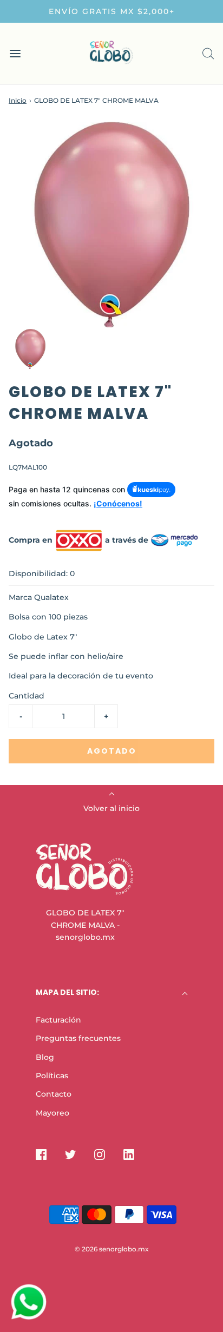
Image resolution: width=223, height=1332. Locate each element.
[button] (30, 349)
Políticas (52, 1075)
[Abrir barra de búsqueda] (208, 53)
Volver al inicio (111, 808)
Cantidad (26, 696)
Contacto (53, 1094)
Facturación (58, 1020)
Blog (45, 1057)
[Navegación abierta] (15, 53)
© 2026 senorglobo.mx (112, 1249)
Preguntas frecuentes (78, 1038)
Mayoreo (52, 1113)
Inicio (18, 100)
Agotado (111, 751)
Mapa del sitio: (67, 992)
